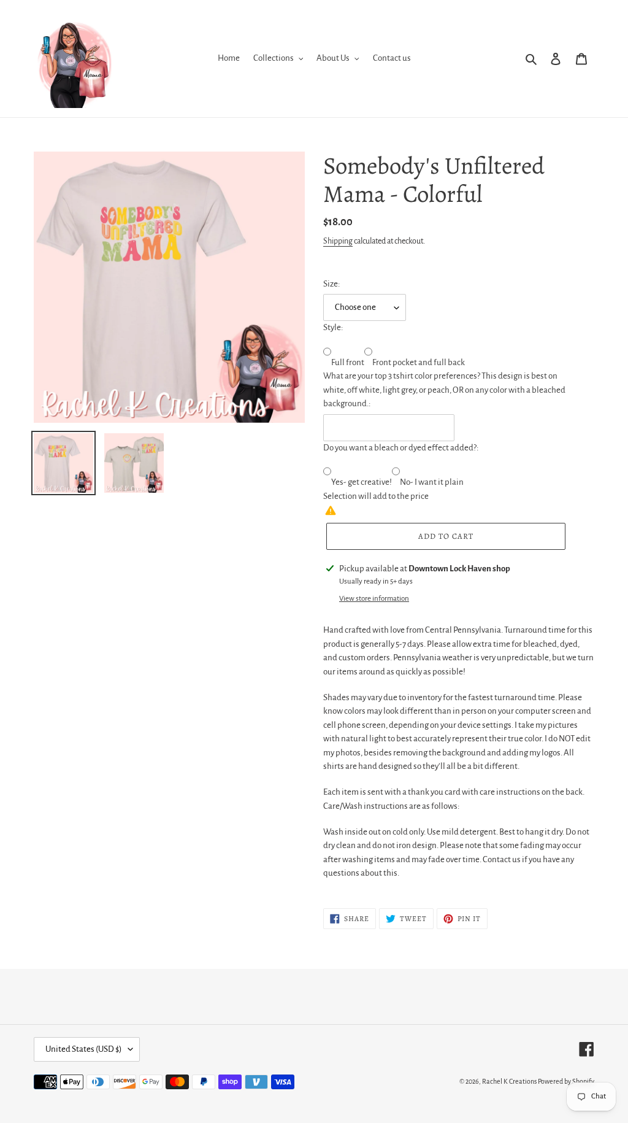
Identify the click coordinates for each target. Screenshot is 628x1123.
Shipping (338, 241)
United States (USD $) (83, 1049)
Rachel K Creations (509, 1081)
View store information (374, 599)
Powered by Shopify (566, 1081)
